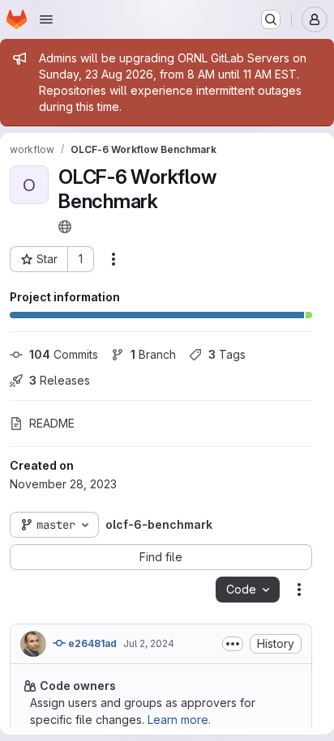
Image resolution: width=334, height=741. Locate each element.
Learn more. (179, 719)
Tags (227, 354)
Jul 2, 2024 (148, 643)
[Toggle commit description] (232, 644)
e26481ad (91, 643)
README (52, 423)
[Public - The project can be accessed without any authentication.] (64, 226)
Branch (153, 354)
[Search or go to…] (270, 19)
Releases (59, 380)
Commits (63, 354)
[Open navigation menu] (46, 19)
